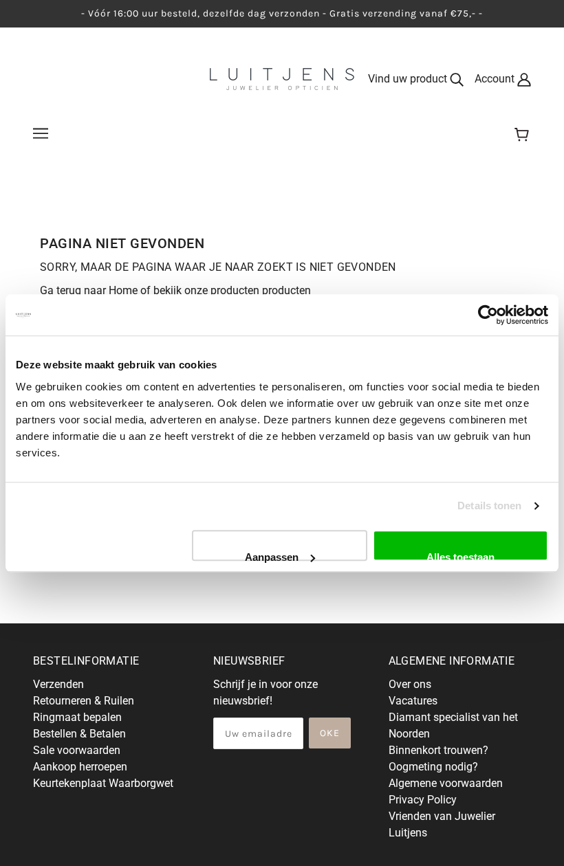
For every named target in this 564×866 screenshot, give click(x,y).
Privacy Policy (423, 799)
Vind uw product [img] (409, 78)
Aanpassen (272, 556)
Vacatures (413, 700)
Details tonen (489, 505)
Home (123, 290)
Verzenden (58, 684)
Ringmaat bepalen (77, 717)
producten (286, 290)
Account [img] (496, 78)
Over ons (410, 684)
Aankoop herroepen (80, 766)
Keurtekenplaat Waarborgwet (103, 783)
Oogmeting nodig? (433, 766)
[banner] (282, 78)
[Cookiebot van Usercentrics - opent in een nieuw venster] (488, 314)
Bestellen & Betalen (79, 733)
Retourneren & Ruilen (83, 700)
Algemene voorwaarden (446, 783)
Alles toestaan (460, 556)
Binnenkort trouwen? (438, 750)
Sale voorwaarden (76, 750)
